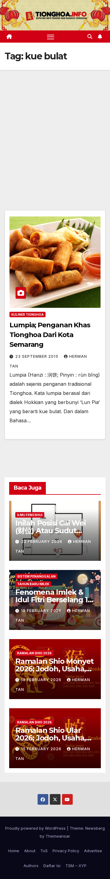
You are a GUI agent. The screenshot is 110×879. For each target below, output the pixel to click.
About (29, 850)
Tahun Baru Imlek (33, 584)
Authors (31, 865)
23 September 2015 (37, 356)
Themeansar (58, 836)
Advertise (93, 850)
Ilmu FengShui (29, 515)
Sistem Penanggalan (36, 576)
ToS (44, 850)
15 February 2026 (42, 749)
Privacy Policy (66, 850)
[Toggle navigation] (50, 36)
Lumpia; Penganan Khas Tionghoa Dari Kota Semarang (49, 335)
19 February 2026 (42, 610)
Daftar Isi (52, 865)
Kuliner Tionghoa (27, 314)
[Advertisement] (55, 128)
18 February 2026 (42, 679)
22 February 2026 (42, 541)
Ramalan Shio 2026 (34, 653)
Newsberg (95, 828)
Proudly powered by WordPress (36, 828)
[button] (89, 36)
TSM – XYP (75, 865)
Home (13, 850)
